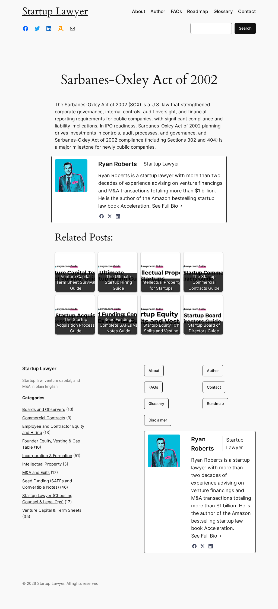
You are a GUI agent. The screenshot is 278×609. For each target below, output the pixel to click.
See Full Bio (165, 206)
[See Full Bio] (181, 206)
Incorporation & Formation (47, 455)
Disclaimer (158, 420)
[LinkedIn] (118, 216)
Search (245, 28)
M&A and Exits (36, 472)
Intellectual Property (42, 464)
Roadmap (215, 403)
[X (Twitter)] (109, 216)
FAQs (153, 387)
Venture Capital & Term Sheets (51, 510)
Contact (214, 387)
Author (213, 370)
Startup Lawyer (55, 11)
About (154, 370)
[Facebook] (101, 216)
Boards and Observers (43, 409)
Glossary (156, 403)
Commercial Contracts (43, 418)
